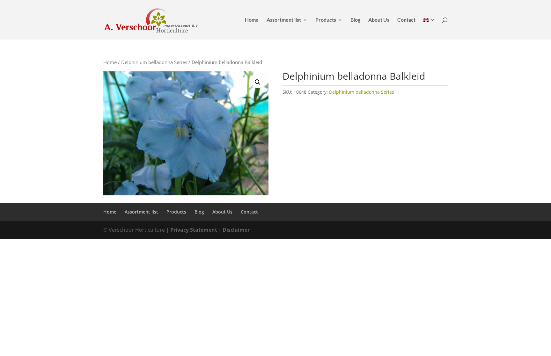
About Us (378, 20)
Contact (406, 20)
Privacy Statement (193, 229)
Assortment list (284, 20)
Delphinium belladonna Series (154, 62)
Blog (355, 20)
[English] (429, 29)
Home (252, 20)
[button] (257, 82)
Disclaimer (236, 229)
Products (325, 20)
